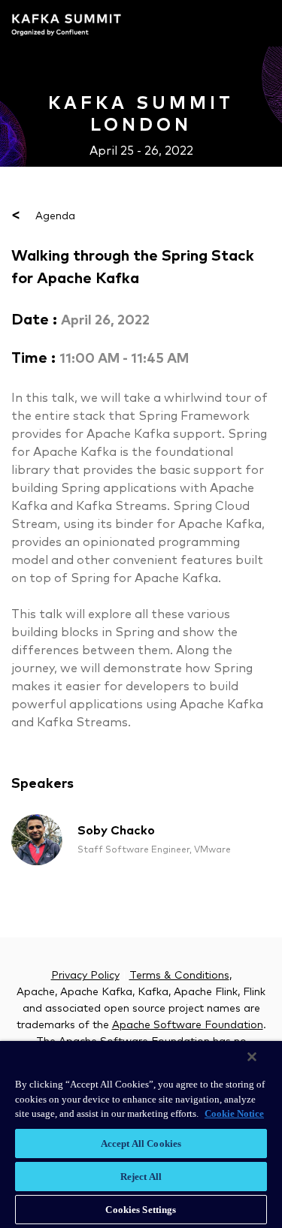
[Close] (251, 1056)
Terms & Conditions (179, 975)
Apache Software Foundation (187, 1025)
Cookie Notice (234, 1113)
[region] (141, 1134)
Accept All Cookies (141, 1143)
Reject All (141, 1176)
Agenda (43, 216)
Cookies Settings (140, 1209)
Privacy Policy (85, 975)
